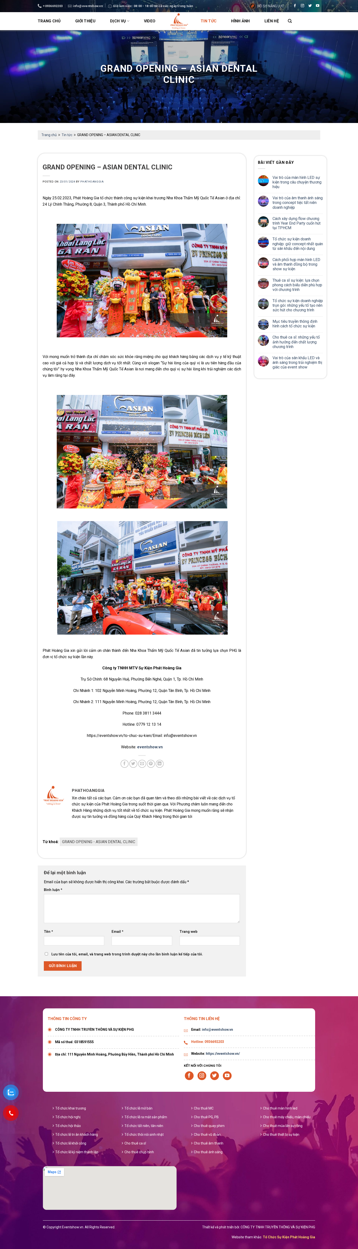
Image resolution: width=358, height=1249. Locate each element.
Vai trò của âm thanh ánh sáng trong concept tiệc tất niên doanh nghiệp (298, 203)
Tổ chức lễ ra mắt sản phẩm (145, 1117)
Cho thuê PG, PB (206, 1117)
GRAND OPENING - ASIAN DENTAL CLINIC (98, 841)
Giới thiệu (85, 21)
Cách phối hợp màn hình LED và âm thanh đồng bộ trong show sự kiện (296, 264)
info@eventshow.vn (217, 1029)
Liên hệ (271, 21)
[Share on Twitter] (133, 764)
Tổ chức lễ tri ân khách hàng (76, 1134)
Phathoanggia (92, 181)
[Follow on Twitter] (309, 6)
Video (150, 21)
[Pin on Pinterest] (151, 764)
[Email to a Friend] (142, 764)
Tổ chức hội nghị (67, 1117)
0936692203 (214, 1042)
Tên (48, 932)
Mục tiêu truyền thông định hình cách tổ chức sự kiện (295, 323)
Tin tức (209, 21)
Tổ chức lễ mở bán (138, 1108)
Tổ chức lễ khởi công (70, 1143)
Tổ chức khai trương (70, 1108)
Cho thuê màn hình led (280, 1108)
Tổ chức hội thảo (68, 1126)
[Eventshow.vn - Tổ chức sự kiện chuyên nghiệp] (179, 21)
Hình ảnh (240, 21)
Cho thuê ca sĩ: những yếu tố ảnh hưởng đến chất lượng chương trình (296, 342)
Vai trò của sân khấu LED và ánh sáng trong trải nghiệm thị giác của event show (297, 362)
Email (117, 932)
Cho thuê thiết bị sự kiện (281, 1134)
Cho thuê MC (204, 1108)
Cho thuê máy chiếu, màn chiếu (287, 1117)
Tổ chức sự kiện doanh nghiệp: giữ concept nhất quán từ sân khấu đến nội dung (298, 244)
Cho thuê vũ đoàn (207, 1134)
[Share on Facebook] (125, 764)
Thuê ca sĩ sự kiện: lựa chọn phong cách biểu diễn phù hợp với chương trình (297, 285)
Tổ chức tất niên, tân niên (143, 1126)
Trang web (188, 932)
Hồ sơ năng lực (270, 6)
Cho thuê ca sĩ (135, 1143)
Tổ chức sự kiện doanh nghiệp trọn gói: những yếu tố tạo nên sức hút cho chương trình (298, 305)
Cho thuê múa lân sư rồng (282, 1126)
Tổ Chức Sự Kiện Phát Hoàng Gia (289, 1237)
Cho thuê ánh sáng (208, 1152)
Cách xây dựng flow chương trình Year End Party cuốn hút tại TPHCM (296, 223)
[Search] (290, 21)
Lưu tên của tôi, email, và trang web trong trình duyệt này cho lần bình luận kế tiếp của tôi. (127, 954)
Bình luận (53, 890)
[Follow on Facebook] (294, 6)
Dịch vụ (118, 21)
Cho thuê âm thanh (208, 1143)
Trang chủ (49, 21)
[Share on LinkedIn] (160, 764)
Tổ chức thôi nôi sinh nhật (144, 1134)
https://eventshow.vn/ (223, 1054)
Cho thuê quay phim (209, 1126)
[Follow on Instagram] (301, 6)
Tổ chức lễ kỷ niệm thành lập (76, 1152)
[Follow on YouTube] (316, 6)
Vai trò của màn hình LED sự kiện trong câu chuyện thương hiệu (297, 182)
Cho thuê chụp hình (139, 1152)
